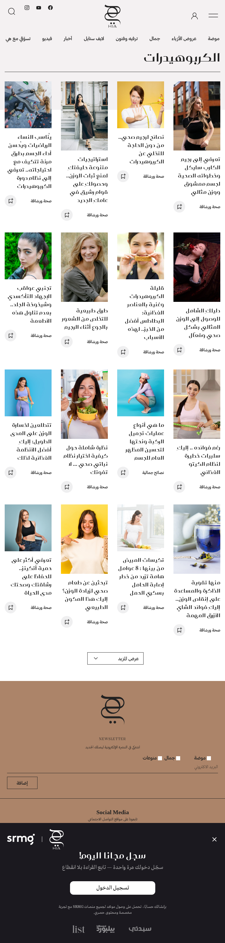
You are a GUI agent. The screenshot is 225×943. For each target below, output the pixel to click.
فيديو (47, 38)
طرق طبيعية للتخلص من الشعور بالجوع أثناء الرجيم (85, 319)
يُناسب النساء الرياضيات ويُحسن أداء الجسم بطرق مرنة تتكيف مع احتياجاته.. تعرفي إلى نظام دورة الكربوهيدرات (29, 161)
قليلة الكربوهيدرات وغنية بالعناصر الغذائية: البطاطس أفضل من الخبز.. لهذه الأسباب (144, 312)
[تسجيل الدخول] (195, 16)
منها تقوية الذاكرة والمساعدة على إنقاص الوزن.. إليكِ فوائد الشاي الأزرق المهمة (197, 599)
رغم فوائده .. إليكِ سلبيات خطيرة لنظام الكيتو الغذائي (198, 460)
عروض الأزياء (184, 38)
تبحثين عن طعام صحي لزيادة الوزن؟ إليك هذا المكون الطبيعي (85, 595)
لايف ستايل (94, 38)
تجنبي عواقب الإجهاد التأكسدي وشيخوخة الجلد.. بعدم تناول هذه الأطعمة (30, 304)
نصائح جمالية (153, 472)
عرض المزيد (128, 658)
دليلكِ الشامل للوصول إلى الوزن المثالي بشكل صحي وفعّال (198, 323)
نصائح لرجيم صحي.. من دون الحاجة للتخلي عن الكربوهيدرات (141, 149)
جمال (154, 38)
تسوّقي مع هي (18, 38)
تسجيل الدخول (112, 887)
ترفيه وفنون (127, 38)
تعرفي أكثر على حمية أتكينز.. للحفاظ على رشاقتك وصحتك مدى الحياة (31, 576)
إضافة (22, 782)
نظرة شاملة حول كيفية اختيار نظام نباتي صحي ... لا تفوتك (86, 460)
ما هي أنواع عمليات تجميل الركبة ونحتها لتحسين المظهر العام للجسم (145, 441)
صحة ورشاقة (210, 206)
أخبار (68, 38)
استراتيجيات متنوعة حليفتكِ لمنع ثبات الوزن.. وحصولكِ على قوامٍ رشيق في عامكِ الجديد (87, 179)
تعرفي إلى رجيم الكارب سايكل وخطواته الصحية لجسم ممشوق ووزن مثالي (199, 175)
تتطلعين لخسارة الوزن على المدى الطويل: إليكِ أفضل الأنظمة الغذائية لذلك (31, 441)
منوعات (150, 757)
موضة (213, 38)
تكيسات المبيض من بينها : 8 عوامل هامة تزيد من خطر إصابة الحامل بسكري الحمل (141, 576)
